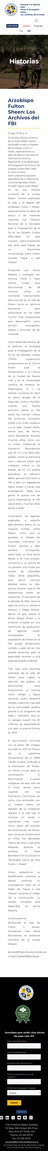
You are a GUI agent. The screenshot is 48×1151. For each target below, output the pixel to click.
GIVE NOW (12, 26)
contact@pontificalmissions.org (21, 1142)
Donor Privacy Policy (15, 1148)
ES (29, 30)
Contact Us (21, 1112)
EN (21, 30)
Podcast (38, 26)
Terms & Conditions (33, 1148)
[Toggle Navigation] (36, 21)
